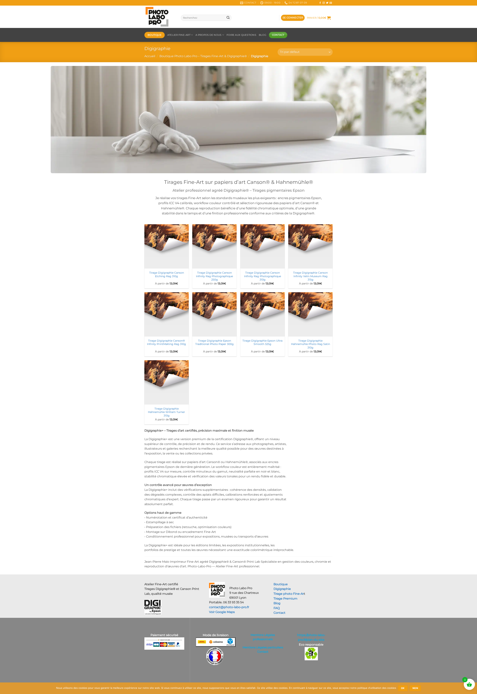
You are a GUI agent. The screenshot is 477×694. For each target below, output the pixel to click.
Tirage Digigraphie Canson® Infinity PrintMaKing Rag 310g (166, 342)
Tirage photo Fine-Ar (289, 593)
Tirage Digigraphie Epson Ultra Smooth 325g (262, 342)
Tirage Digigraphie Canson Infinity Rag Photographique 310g (262, 276)
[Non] (472, 689)
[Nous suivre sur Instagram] (324, 3)
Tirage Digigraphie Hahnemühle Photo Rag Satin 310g (310, 344)
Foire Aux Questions (241, 35)
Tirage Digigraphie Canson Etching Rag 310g (166, 274)
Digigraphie (282, 589)
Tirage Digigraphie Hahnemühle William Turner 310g (166, 412)
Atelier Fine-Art (178, 35)
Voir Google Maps (222, 612)
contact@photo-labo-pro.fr (229, 607)
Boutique (281, 584)
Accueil (149, 56)
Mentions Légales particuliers (263, 647)
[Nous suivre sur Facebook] (320, 3)
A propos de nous (208, 35)
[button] (293, 18)
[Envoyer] (228, 18)
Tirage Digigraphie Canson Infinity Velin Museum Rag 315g (310, 276)
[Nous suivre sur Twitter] (327, 3)
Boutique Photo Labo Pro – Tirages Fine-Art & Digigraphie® (203, 56)
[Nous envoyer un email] (331, 3)
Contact (279, 612)
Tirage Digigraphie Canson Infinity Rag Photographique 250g (214, 276)
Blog (313, 2)
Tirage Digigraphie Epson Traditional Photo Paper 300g (214, 342)
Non (415, 688)
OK (403, 688)
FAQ (277, 608)
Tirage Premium (285, 598)
